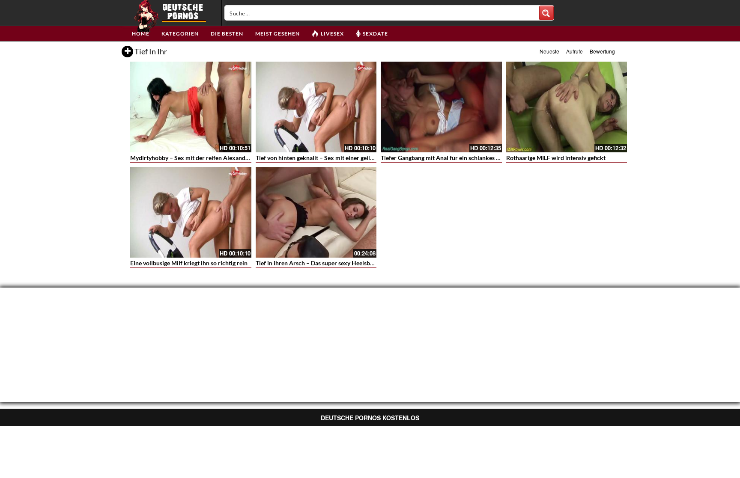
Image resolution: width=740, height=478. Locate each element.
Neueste (549, 51)
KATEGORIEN (180, 33)
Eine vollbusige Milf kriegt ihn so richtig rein (189, 263)
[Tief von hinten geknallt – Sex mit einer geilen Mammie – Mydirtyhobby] (316, 107)
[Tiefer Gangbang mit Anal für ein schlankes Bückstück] (441, 107)
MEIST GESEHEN (277, 33)
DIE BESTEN (227, 33)
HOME (140, 33)
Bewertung (602, 51)
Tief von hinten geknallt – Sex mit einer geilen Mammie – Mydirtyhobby (350, 157)
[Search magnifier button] (546, 13)
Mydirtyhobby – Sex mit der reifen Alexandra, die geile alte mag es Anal (224, 157)
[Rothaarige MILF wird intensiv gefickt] (566, 107)
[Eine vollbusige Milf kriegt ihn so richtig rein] (190, 212)
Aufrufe (574, 51)
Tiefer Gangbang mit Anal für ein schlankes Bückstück (452, 157)
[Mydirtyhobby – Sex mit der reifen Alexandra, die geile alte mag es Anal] (190, 107)
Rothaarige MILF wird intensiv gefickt (556, 157)
